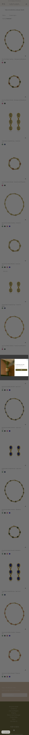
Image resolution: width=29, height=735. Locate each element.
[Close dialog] (27, 359)
